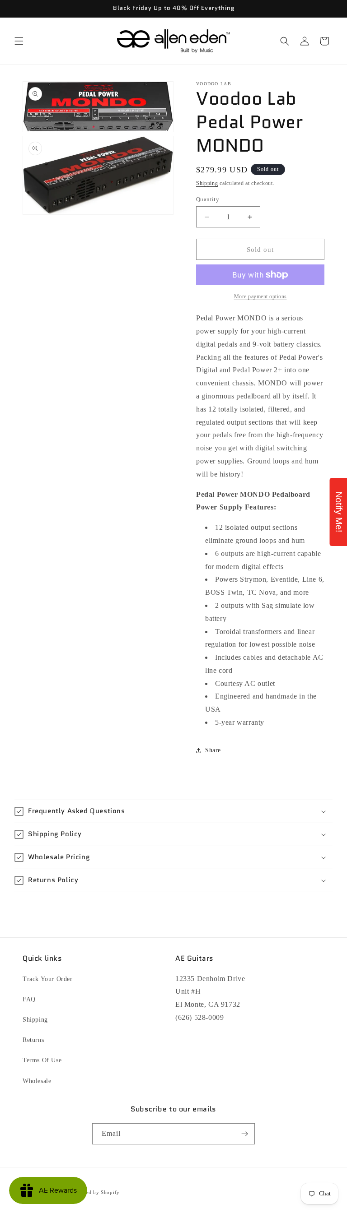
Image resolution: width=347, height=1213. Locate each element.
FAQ (29, 999)
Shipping (207, 183)
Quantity (207, 199)
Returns (33, 1040)
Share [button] (213, 750)
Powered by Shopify (95, 1192)
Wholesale (37, 1081)
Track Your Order (48, 979)
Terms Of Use (42, 1060)
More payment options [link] (260, 296)
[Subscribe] (244, 1133)
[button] (19, 41)
